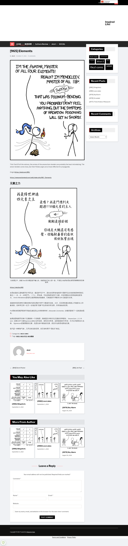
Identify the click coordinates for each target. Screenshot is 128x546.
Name (15, 495)
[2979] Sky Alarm (69, 408)
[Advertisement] (56, 23)
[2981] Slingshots (19, 404)
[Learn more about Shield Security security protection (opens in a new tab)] (3, 542)
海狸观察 (109, 66)
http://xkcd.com (31, 353)
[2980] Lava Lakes (44, 401)
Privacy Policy (71, 537)
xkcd (13, 56)
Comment (17, 479)
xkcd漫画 (31, 336)
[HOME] (99, 3)
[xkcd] (19, 352)
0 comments (32, 56)
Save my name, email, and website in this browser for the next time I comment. (42, 511)
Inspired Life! (110, 23)
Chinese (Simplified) (105, 2)
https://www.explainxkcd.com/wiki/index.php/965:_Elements (31, 177)
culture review (103, 56)
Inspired (92, 60)
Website (16, 503)
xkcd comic (24, 333)
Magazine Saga (31, 532)
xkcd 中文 (23, 336)
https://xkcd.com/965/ (22, 172)
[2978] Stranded (94, 98)
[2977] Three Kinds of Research (99, 102)
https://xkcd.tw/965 (16, 287)
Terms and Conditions (59, 537)
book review (94, 57)
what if (100, 61)
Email (50, 495)
